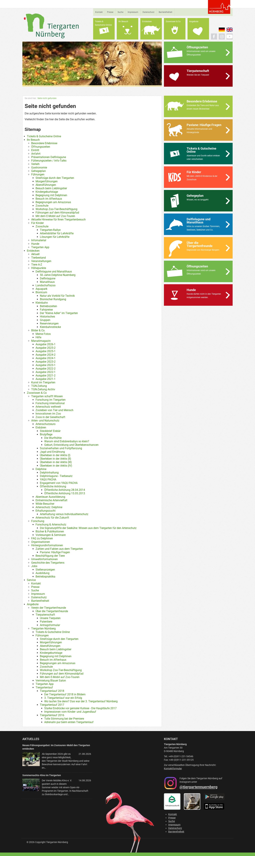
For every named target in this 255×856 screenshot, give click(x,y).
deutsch (222, 30)
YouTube (230, 36)
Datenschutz (148, 12)
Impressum (133, 12)
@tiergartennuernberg (199, 787)
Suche (120, 12)
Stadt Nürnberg (219, 7)
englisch (230, 30)
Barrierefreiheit (165, 12)
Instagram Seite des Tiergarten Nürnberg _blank (222, 36)
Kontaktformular (173, 768)
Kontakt (99, 12)
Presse (110, 12)
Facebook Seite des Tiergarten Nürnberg (214, 36)
